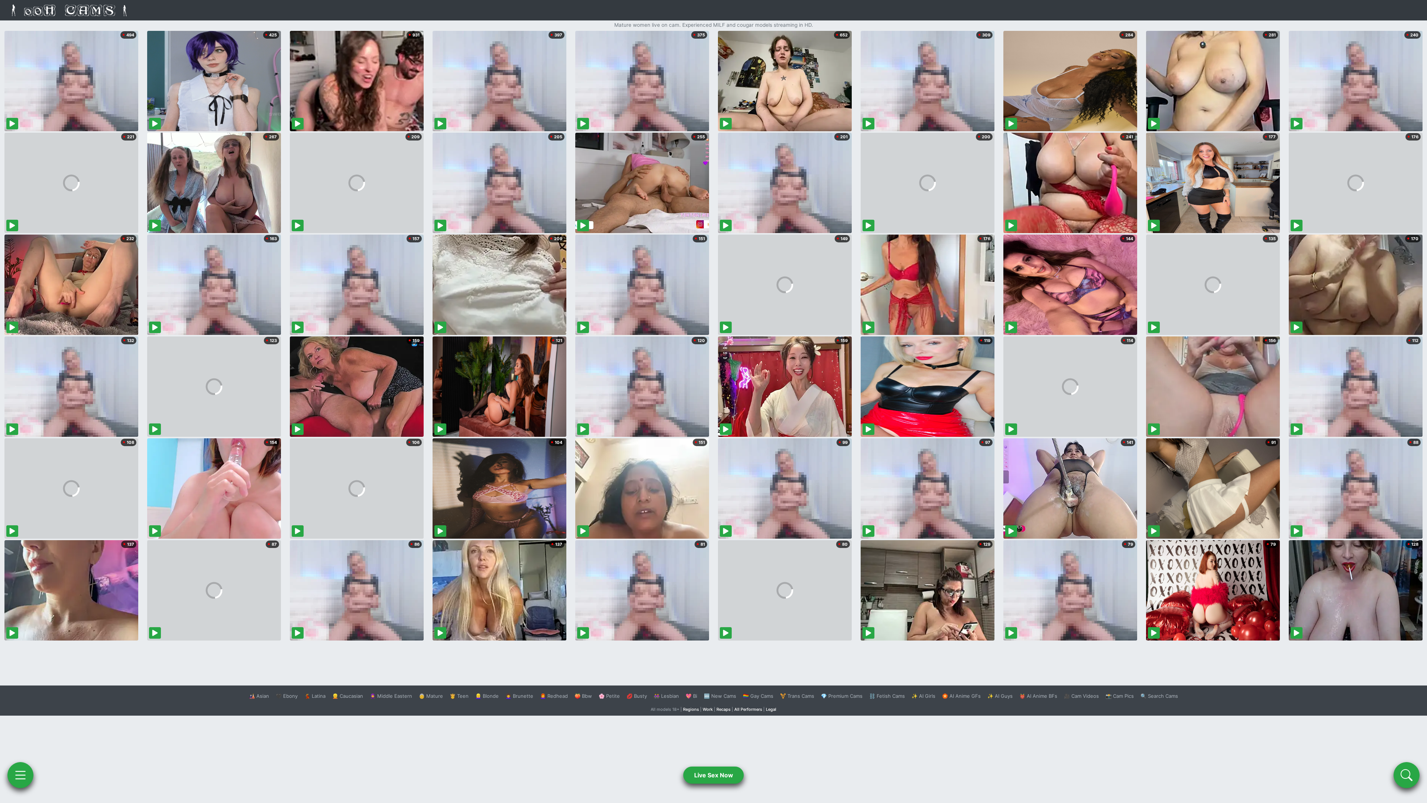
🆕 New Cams (720, 696)
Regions (691, 709)
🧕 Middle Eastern (391, 696)
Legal (771, 709)
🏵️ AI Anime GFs (961, 696)
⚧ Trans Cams (797, 696)
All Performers (748, 709)
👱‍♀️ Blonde (487, 696)
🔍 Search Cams (1159, 696)
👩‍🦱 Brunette (519, 696)
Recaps (723, 709)
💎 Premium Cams (842, 696)
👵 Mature (431, 696)
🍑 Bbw (583, 696)
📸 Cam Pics (1120, 696)
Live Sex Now (713, 775)
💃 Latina (315, 696)
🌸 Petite (609, 696)
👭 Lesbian (666, 696)
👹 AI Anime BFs (1038, 696)
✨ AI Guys (1000, 696)
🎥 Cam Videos (1081, 696)
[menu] (20, 775)
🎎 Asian (259, 696)
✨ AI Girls (923, 696)
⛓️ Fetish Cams (887, 696)
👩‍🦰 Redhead (554, 696)
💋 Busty (637, 696)
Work (708, 709)
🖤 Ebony (287, 696)
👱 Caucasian (347, 696)
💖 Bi (691, 696)
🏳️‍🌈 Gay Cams (758, 696)
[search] (1407, 775)
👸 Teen (459, 696)
